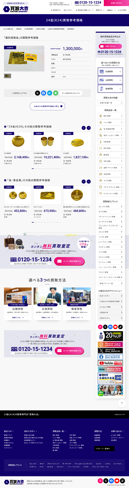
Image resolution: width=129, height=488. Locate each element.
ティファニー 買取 (105, 262)
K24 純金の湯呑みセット (41, 153)
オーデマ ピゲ (66, 464)
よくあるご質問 (105, 307)
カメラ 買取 (107, 180)
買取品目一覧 (58, 431)
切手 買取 (107, 161)
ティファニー (60, 467)
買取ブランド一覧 (106, 283)
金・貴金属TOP (56, 10)
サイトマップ (8, 448)
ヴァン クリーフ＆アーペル (100, 467)
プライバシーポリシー (117, 438)
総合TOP (8, 431)
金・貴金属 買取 (109, 129)
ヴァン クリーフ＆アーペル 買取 (109, 277)
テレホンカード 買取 (111, 193)
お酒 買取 (107, 142)
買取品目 (18, 29)
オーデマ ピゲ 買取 (105, 221)
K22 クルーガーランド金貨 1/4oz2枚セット (16, 207)
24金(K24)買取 (40, 29)
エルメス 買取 (103, 232)
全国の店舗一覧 (106, 103)
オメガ (42, 464)
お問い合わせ (110, 46)
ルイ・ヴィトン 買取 (105, 242)
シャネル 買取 (103, 237)
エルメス (98, 464)
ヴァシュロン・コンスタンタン (83, 464)
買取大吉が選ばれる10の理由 (33, 438)
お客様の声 (104, 312)
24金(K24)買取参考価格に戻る (46, 106)
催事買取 (76, 309)
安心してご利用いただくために (33, 443)
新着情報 (7, 445)
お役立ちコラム (105, 318)
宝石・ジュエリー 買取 (111, 135)
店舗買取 (17, 309)
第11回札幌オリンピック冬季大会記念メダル (76, 207)
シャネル (107, 464)
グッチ (41, 467)
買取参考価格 (8, 438)
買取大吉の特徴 (29, 435)
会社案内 (114, 440)
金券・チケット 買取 (110, 167)
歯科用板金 (71, 29)
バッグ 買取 (107, 122)
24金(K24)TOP (119, 414)
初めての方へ (68, 10)
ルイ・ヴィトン (118, 464)
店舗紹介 (7, 440)
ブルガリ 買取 (103, 272)
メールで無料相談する (72, 261)
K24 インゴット (38, 207)
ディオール (33, 467)
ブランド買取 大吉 (8, 29)
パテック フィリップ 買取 (107, 216)
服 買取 (106, 155)
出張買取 (47, 309)
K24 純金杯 (7, 153)
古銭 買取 (107, 174)
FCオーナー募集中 (103, 448)
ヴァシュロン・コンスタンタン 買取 (109, 226)
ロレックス (33, 464)
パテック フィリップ (53, 464)
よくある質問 (122, 10)
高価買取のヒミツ (29, 440)
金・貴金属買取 (29, 29)
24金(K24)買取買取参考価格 (56, 29)
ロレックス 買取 (104, 206)
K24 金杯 (66, 153)
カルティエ (50, 467)
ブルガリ (86, 467)
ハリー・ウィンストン (74, 467)
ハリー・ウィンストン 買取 (107, 267)
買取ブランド (8, 435)
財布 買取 (107, 148)
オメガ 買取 (103, 211)
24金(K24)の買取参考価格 (110, 301)
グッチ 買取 (103, 252)
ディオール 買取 (104, 247)
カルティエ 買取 (104, 257)
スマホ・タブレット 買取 (111, 187)
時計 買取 (107, 116)
